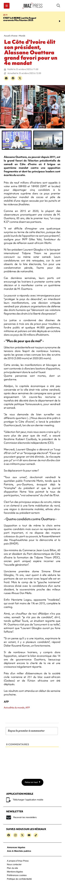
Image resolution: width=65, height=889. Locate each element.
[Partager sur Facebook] (13, 78)
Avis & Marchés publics (19, 851)
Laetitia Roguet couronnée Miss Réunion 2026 (19, 19)
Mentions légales (15, 872)
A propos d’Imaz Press (18, 861)
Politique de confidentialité (19, 879)
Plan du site (12, 868)
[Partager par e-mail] (6, 78)
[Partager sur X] (19, 78)
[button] (7, 6)
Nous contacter (14, 865)
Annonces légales (16, 848)
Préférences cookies (17, 875)
